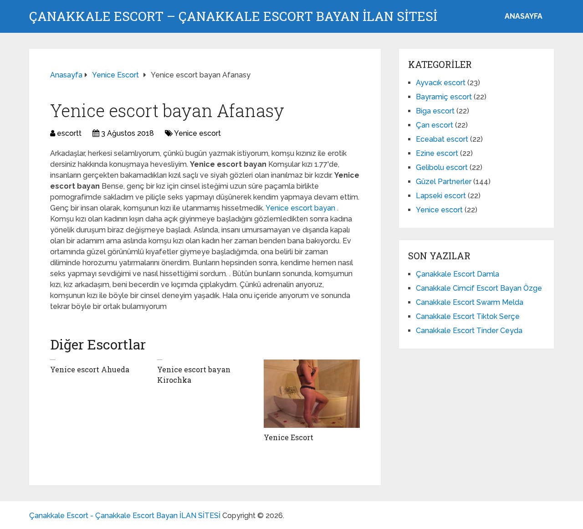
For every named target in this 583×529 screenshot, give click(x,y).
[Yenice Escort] (312, 394)
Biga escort (435, 111)
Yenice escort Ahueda (89, 369)
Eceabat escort (442, 139)
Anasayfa (523, 16)
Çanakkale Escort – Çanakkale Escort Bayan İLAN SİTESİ (233, 16)
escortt (69, 133)
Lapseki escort (441, 195)
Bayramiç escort (444, 96)
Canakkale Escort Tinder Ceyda (469, 330)
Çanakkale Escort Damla (457, 274)
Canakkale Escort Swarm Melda (469, 302)
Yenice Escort (288, 437)
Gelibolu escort (442, 167)
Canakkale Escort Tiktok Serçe (468, 316)
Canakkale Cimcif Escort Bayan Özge (479, 288)
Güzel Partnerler (443, 181)
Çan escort (434, 125)
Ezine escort (437, 153)
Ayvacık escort (440, 82)
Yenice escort (197, 133)
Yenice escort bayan (301, 208)
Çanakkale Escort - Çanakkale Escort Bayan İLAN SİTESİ (124, 515)
